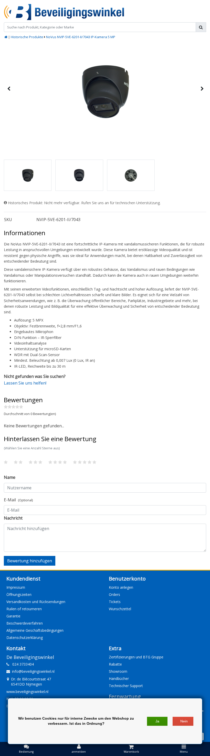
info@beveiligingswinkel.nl (33, 671)
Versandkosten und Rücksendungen (35, 601)
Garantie (13, 616)
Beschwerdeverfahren (24, 623)
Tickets (115, 601)
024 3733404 (21, 664)
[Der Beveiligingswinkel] (64, 12)
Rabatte (115, 664)
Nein (184, 721)
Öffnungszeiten (19, 594)
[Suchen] (201, 27)
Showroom (118, 671)
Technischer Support (126, 685)
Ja (157, 721)
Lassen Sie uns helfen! (25, 383)
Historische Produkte (27, 37)
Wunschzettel (120, 608)
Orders (114, 594)
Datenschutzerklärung (24, 637)
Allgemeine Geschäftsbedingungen (35, 630)
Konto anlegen (121, 587)
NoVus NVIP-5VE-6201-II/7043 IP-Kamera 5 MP (80, 37)
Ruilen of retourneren (24, 608)
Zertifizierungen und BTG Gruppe (136, 657)
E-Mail (18, 500)
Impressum (15, 587)
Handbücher (119, 678)
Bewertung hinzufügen (29, 561)
